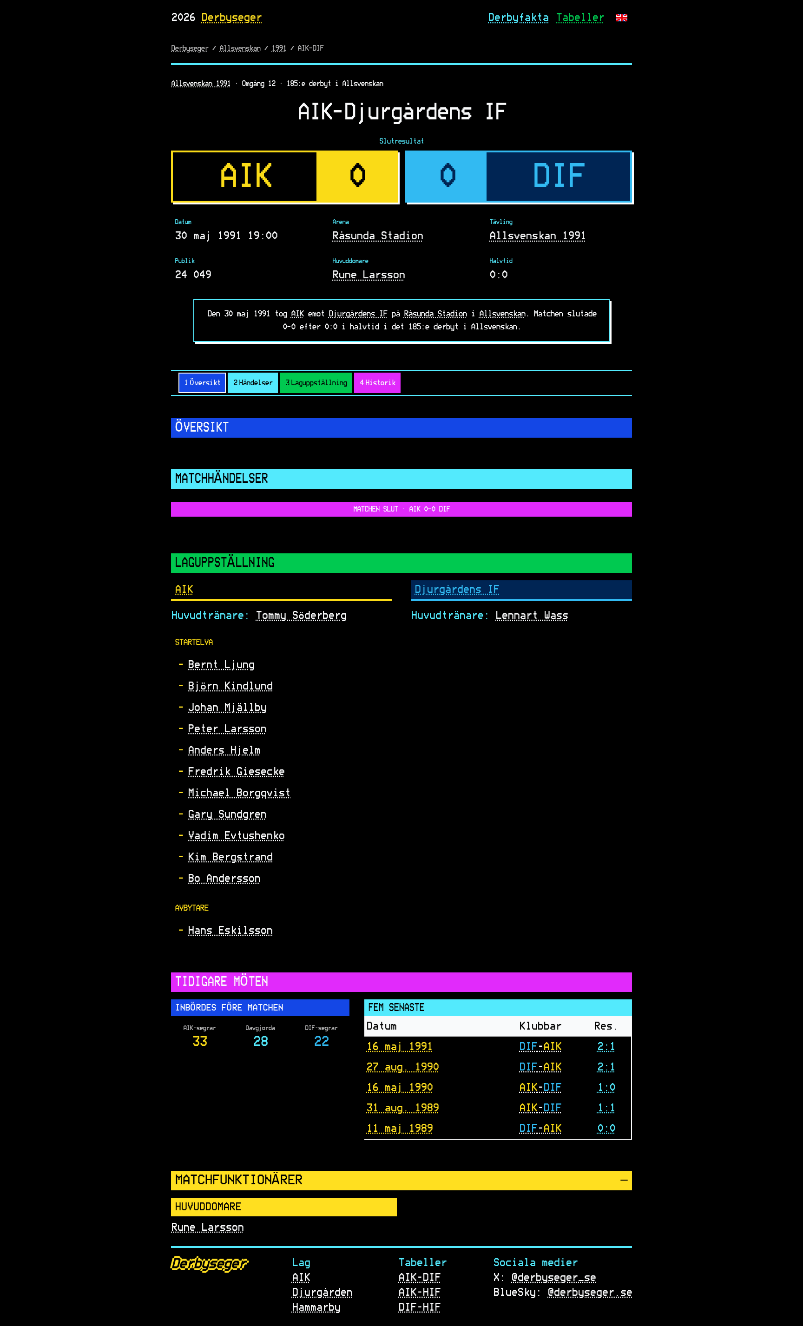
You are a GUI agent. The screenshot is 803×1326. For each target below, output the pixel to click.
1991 (278, 48)
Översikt (202, 383)
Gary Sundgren (227, 814)
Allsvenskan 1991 (200, 83)
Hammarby (316, 1307)
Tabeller (580, 17)
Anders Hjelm (224, 750)
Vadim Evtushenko (236, 835)
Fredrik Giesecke (236, 771)
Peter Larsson (227, 729)
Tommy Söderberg (301, 615)
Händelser (252, 383)
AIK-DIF (419, 1277)
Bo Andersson (224, 878)
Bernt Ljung (221, 664)
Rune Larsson (368, 275)
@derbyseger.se (589, 1292)
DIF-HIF (419, 1307)
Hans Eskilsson (230, 930)
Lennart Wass (531, 615)
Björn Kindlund (230, 686)
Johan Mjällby (227, 707)
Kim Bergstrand (230, 857)
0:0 (606, 1128)
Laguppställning (316, 383)
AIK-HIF (419, 1292)
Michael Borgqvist (239, 793)
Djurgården (322, 1292)
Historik (377, 383)
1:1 (606, 1107)
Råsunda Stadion (377, 236)
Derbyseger (231, 17)
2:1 (606, 1046)
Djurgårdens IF (358, 314)
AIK (297, 314)
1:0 (606, 1087)
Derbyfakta (518, 17)
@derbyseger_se (553, 1277)
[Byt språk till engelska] (622, 17)
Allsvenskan (239, 48)
